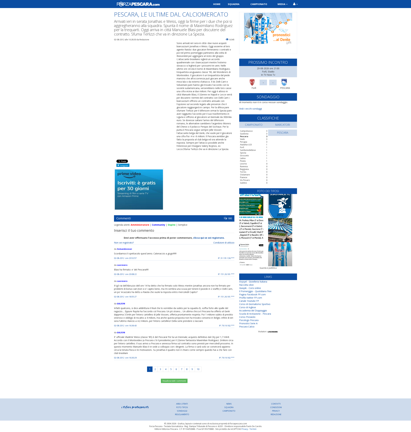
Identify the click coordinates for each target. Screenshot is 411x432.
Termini (252, 429)
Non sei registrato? (124, 242)
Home (216, 4)
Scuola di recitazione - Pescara (255, 313)
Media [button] (282, 4)
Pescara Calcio (246, 326)
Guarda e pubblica (268, 268)
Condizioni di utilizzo (223, 242)
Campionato (258, 4)
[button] (295, 4)
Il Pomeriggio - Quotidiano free (255, 291)
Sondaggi (182, 411)
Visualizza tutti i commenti (174, 380)
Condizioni (276, 407)
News (229, 403)
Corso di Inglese (247, 307)
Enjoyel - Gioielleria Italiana (253, 281)
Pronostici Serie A (248, 323)
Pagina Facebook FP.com (252, 294)
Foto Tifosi (182, 407)
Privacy (276, 411)
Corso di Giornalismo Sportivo (254, 304)
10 (198, 369)
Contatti (276, 403)
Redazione (276, 414)
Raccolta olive (246, 284)
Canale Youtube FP (249, 300)
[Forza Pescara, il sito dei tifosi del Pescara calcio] (158, 4)
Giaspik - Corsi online (250, 288)
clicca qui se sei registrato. (209, 237)
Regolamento (182, 414)
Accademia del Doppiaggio (253, 310)
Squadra (233, 4)
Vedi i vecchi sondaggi (250, 108)
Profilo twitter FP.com (250, 297)
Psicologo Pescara (248, 320)
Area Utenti (182, 403)
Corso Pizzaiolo (247, 316)
